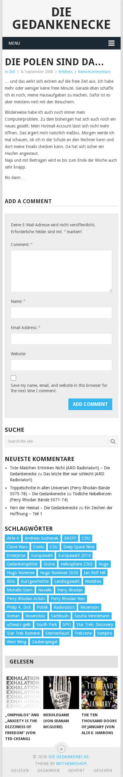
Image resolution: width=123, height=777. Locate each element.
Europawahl (42, 555)
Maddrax (93, 581)
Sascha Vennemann (92, 615)
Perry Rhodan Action (26, 598)
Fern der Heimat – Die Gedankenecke (44, 507)
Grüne (49, 564)
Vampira (104, 633)
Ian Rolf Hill (94, 572)
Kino (11, 581)
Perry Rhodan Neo (68, 598)
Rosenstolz (35, 615)
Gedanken (48, 770)
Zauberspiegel (44, 641)
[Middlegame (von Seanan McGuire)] (61, 692)
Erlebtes (66, 71)
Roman (13, 615)
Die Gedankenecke (61, 18)
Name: (18, 301)
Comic (38, 546)
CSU (54, 546)
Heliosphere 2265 (77, 564)
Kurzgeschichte (35, 581)
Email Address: (25, 327)
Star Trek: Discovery (94, 624)
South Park (46, 624)
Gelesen (20, 770)
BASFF (70, 538)
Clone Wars (17, 546)
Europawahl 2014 (74, 555)
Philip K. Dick (19, 607)
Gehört (76, 770)
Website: (18, 353)
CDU (86, 538)
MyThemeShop (71, 763)
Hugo (104, 564)
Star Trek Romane (23, 633)
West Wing (16, 641)
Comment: (21, 244)
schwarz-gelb (19, 624)
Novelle (45, 590)
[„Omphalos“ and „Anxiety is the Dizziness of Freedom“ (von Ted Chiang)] (23, 692)
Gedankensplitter (22, 564)
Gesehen (102, 770)
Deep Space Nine (78, 546)
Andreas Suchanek (42, 538)
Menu (14, 43)
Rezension (89, 607)
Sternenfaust (57, 633)
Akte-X (13, 538)
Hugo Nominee (20, 572)
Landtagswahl (66, 581)
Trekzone (83, 633)
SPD (67, 624)
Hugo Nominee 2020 (59, 572)
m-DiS (10, 71)
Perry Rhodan (70, 590)
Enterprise (16, 555)
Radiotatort (64, 607)
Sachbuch (60, 615)
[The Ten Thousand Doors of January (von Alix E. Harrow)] (99, 692)
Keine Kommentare (94, 71)
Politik (42, 607)
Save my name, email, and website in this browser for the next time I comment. (59, 388)
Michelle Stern (20, 590)
